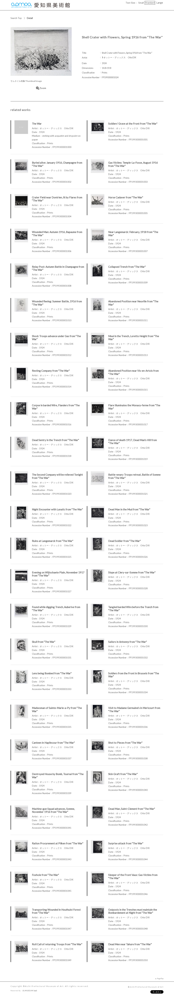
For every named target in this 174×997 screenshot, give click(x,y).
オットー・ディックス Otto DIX (119, 57)
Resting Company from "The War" (51, 370)
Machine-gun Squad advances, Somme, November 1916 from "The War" (53, 810)
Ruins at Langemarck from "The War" (52, 540)
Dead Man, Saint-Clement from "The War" (131, 808)
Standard (150, 2)
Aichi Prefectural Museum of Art (146, 987)
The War (37, 123)
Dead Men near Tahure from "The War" (130, 944)
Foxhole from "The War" (45, 874)
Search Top (16, 18)
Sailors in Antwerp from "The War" (127, 641)
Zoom (42, 88)
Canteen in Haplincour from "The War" (53, 742)
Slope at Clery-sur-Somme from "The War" (131, 572)
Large (159, 2)
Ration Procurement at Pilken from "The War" (57, 843)
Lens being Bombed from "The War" (52, 673)
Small (141, 2)
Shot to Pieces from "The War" (125, 742)
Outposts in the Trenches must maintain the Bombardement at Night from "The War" (132, 911)
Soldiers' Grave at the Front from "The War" (132, 123)
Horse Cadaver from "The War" (125, 197)
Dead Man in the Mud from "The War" (129, 509)
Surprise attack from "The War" (125, 843)
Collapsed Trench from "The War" (127, 266)
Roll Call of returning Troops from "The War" (57, 944)
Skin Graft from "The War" (123, 773)
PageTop (160, 978)
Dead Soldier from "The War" (124, 540)
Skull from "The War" (43, 641)
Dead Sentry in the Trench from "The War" (55, 440)
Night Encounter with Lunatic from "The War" (57, 509)
